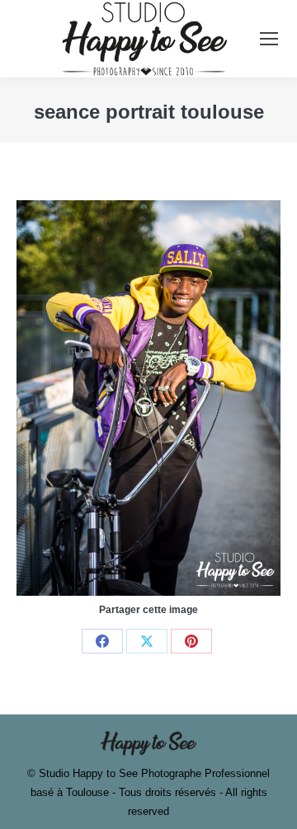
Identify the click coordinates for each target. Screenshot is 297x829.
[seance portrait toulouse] (148, 398)
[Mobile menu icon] (268, 38)
